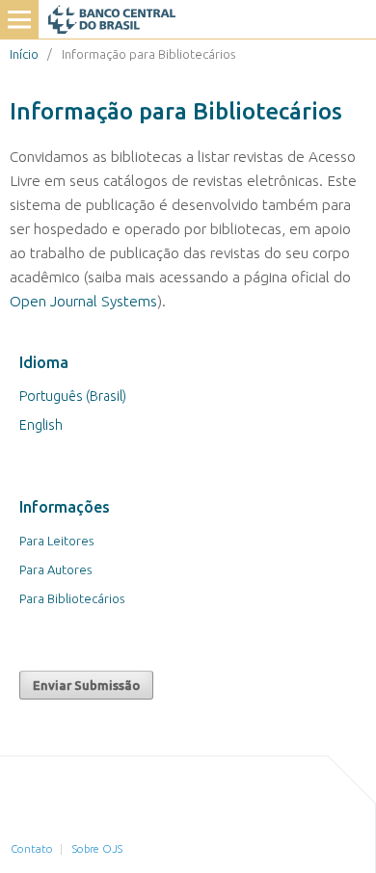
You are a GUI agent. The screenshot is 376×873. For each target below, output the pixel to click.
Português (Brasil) (72, 396)
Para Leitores (56, 540)
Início (24, 54)
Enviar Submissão (86, 685)
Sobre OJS (97, 849)
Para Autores (55, 569)
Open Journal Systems (83, 301)
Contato (32, 849)
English (41, 425)
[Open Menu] (19, 19)
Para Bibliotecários (71, 598)
